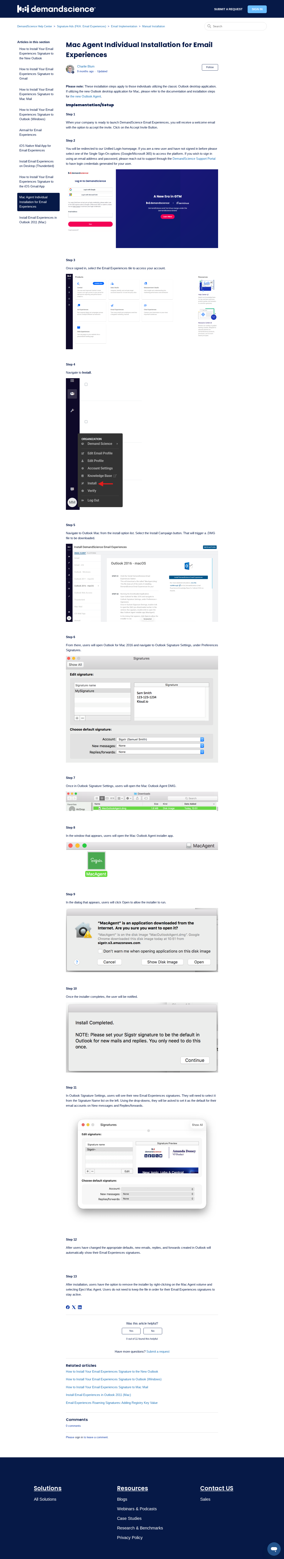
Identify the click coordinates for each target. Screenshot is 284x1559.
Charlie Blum (86, 66)
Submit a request (157, 1351)
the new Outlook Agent (85, 96)
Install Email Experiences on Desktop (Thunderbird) (36, 164)
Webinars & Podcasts (137, 1509)
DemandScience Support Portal (194, 158)
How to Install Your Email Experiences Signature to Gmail (36, 73)
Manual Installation (153, 26)
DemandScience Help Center (34, 26)
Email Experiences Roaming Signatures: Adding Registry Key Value (112, 1402)
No (152, 1331)
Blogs (122, 1499)
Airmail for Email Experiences (30, 132)
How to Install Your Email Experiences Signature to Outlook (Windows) (36, 114)
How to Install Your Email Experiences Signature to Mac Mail (36, 94)
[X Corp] (74, 1307)
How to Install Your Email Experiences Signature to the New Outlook (36, 53)
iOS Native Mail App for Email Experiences (35, 148)
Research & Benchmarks (140, 1528)
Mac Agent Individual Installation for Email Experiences (33, 201)
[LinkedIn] (80, 1307)
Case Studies (129, 1518)
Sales (205, 1499)
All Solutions (45, 1499)
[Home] (56, 9)
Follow (210, 67)
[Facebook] (68, 1307)
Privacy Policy (130, 1537)
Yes (131, 1331)
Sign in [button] (257, 9)
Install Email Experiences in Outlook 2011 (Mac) (38, 220)
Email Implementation (124, 26)
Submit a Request (228, 9)
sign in (79, 1437)
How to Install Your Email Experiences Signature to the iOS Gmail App (36, 181)
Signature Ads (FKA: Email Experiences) (81, 26)
